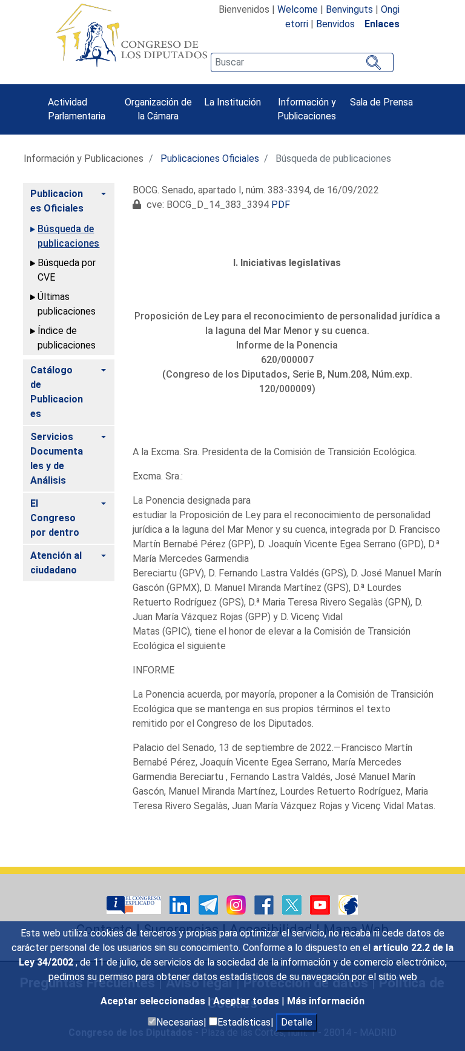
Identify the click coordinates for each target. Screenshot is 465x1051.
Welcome (297, 9)
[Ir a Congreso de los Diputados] (131, 35)
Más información (325, 1001)
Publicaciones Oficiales (209, 158)
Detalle (296, 1022)
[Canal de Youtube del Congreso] (321, 904)
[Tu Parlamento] (135, 904)
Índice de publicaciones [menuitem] (67, 338)
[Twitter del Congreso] (293, 904)
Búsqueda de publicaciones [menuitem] (68, 236)
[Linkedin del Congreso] (181, 904)
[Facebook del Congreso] (265, 904)
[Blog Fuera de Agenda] (348, 904)
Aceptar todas (247, 1001)
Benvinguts (349, 9)
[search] (302, 62)
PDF (280, 204)
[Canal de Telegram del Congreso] (209, 904)
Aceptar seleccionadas (154, 1001)
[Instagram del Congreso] (237, 904)
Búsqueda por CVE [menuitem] (67, 270)
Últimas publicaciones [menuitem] (67, 304)
